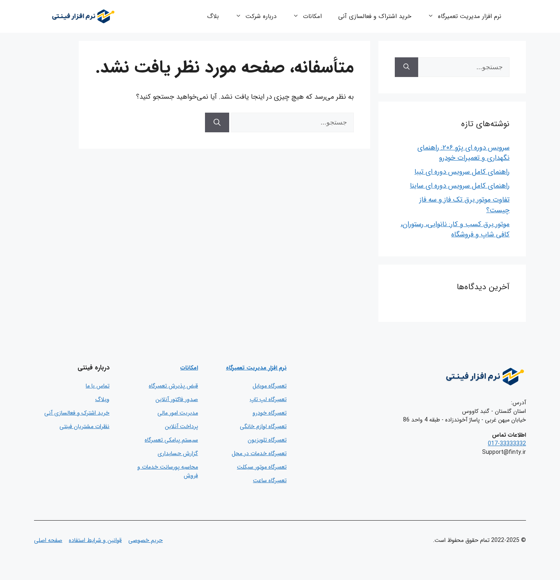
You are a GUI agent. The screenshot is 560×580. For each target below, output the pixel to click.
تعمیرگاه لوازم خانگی (263, 426)
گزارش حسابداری (177, 453)
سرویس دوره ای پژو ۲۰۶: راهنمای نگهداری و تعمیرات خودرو (463, 153)
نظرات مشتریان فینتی (84, 426)
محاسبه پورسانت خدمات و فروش (167, 471)
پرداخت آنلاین (181, 426)
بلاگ (213, 16)
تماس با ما (97, 385)
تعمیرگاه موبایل (270, 385)
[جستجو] (217, 122)
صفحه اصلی (48, 540)
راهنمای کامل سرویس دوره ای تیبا (462, 171)
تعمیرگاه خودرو (270, 412)
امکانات (312, 16)
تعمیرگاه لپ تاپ (268, 399)
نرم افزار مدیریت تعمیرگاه (469, 16)
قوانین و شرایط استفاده (95, 540)
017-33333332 (507, 443)
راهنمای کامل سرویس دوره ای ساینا (460, 185)
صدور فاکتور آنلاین (176, 399)
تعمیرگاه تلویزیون (267, 439)
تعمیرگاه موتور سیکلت (262, 466)
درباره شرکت (261, 16)
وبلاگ (102, 399)
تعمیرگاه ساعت (270, 480)
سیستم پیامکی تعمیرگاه (171, 439)
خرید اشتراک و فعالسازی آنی (374, 16)
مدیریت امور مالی (177, 412)
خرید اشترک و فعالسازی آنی (76, 412)
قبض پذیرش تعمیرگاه (173, 385)
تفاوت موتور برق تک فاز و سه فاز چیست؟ (464, 205)
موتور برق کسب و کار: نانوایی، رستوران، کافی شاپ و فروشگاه (455, 229)
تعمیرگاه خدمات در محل (259, 453)
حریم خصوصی (145, 540)
